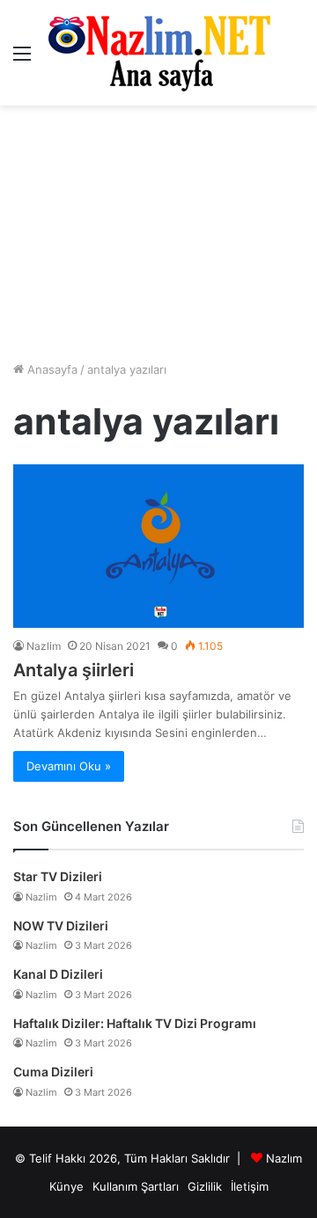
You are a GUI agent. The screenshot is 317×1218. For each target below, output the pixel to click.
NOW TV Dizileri (60, 925)
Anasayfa (50, 369)
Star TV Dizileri (57, 876)
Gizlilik (205, 1186)
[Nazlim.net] (159, 52)
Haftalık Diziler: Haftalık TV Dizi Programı (134, 1023)
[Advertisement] (158, 233)
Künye (66, 1186)
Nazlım (284, 1158)
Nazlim (43, 646)
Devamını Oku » (68, 766)
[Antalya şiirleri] (158, 546)
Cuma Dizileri (53, 1071)
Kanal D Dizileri (58, 973)
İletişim (250, 1186)
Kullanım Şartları (135, 1186)
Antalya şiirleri (73, 670)
